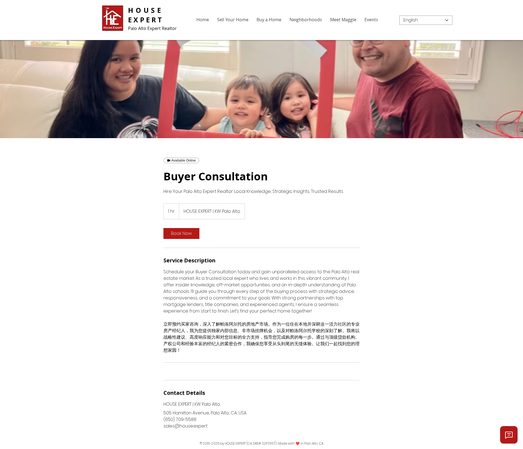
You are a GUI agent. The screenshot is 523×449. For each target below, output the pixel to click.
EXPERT (145, 20)
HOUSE (145, 10)
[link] (181, 233)
